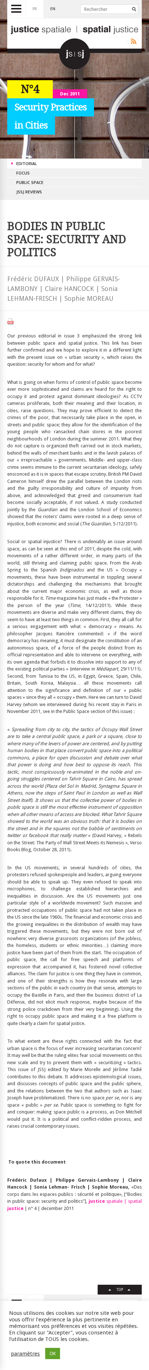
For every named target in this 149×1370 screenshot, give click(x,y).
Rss (132, 41)
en (52, 9)
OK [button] (53, 1353)
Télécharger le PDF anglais (10, 321)
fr (35, 9)
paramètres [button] (25, 1353)
